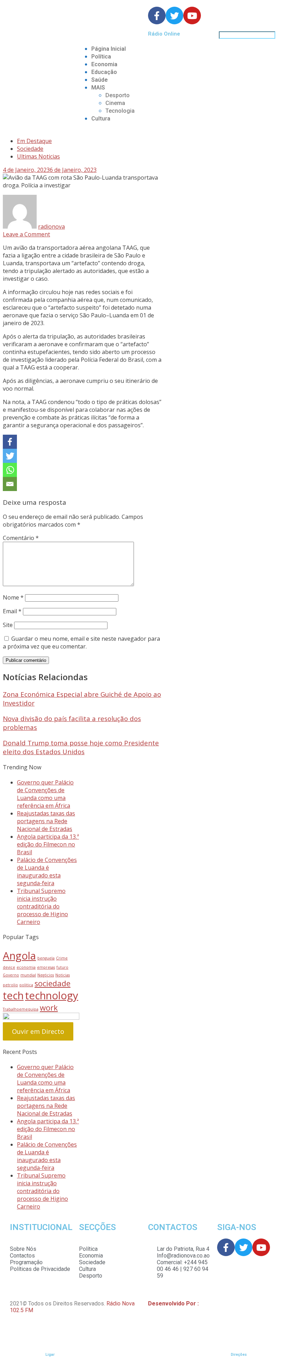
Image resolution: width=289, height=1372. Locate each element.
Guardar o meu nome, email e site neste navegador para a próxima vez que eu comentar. (81, 642)
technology (51, 995)
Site (8, 625)
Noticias (62, 975)
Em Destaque (34, 141)
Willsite (209, 1303)
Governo (11, 975)
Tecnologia (120, 110)
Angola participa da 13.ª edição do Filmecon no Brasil (48, 844)
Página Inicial (108, 48)
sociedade (52, 983)
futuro (62, 967)
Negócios (45, 975)
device (9, 967)
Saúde (99, 79)
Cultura (100, 118)
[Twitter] (10, 456)
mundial (28, 975)
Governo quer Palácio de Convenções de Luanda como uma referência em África (45, 793)
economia (26, 967)
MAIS (98, 87)
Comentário (21, 538)
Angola (19, 956)
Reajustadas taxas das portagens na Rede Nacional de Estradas (46, 821)
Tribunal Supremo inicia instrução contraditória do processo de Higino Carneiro (42, 906)
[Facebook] (10, 442)
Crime (62, 958)
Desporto (117, 95)
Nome (13, 597)
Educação (104, 72)
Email (12, 611)
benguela (46, 958)
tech (13, 995)
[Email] (10, 484)
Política (101, 56)
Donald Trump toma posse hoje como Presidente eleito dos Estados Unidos (81, 747)
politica (26, 984)
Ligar (50, 1354)
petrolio (10, 984)
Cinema (115, 103)
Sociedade (30, 149)
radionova (51, 226)
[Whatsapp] (10, 470)
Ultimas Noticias (38, 156)
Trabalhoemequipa (20, 1009)
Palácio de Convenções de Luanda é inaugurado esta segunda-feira (47, 871)
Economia (104, 64)
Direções (239, 1354)
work (49, 1007)
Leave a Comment (26, 234)
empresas (46, 967)
